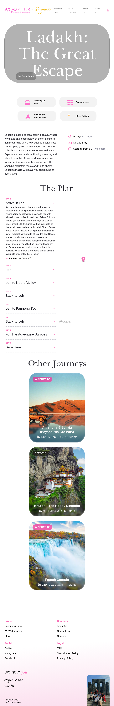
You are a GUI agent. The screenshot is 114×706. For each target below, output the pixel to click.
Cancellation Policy (68, 653)
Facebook (10, 658)
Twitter (8, 648)
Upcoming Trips (58, 11)
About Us (85, 11)
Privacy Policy (65, 658)
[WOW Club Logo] (17, 10)
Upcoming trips (13, 626)
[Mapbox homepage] (65, 321)
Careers (61, 636)
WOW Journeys (72, 11)
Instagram (10, 653)
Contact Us (97, 11)
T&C (59, 648)
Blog (7, 636)
